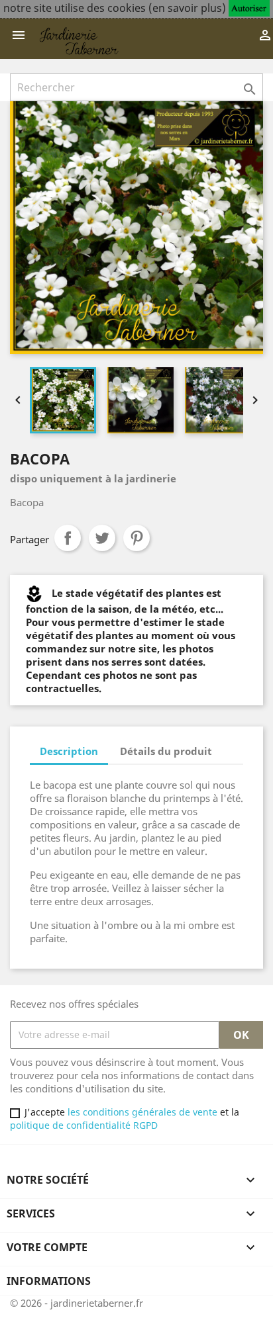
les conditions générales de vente (141, 1112)
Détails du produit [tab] (166, 751)
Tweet (102, 538)
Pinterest (136, 538)
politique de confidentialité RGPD (84, 1125)
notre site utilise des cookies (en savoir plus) (114, 8)
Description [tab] (69, 751)
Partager (67, 538)
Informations (49, 1281)
